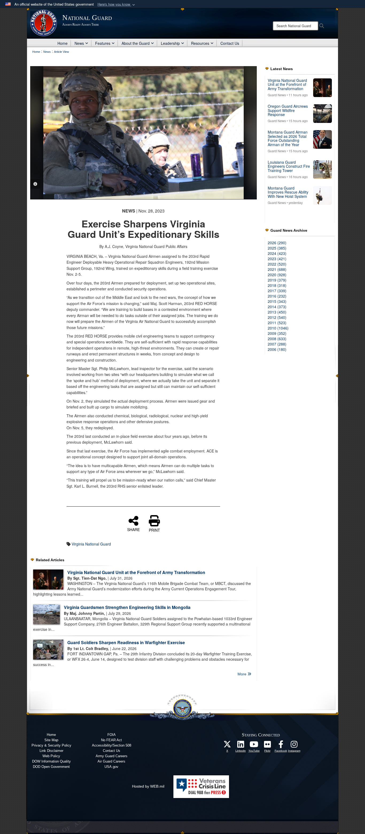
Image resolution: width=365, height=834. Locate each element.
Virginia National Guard (91, 544)
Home (62, 43)
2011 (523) (277, 322)
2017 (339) (277, 290)
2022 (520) (277, 264)
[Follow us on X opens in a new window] (227, 746)
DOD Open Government (51, 767)
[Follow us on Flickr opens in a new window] (267, 746)
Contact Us (229, 43)
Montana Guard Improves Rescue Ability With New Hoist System (288, 192)
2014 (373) (277, 306)
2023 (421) (277, 258)
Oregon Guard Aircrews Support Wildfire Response (288, 110)
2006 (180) (277, 349)
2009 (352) (277, 333)
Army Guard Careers (111, 756)
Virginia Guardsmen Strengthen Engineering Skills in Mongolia (127, 607)
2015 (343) (277, 301)
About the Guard (136, 43)
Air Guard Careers (111, 761)
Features (102, 43)
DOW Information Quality (51, 761)
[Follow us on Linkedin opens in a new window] (240, 746)
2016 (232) (277, 296)
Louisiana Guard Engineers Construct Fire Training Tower (289, 166)
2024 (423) (277, 253)
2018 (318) (277, 285)
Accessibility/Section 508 (111, 745)
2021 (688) (277, 269)
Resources (200, 43)
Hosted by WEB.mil (148, 786)
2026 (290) (277, 242)
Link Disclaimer (51, 751)
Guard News (277, 95)
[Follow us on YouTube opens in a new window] (254, 746)
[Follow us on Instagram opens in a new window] (294, 746)
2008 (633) (277, 338)
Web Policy (51, 756)
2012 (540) (277, 317)
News (79, 43)
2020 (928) (277, 274)
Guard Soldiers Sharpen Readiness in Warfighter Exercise (126, 642)
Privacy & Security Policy (51, 745)
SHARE (133, 529)
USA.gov (111, 767)
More (242, 674)
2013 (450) (277, 312)
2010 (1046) (278, 328)
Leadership (170, 43)
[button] (117, 4)
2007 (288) (277, 344)
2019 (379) (277, 280)
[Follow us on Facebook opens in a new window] (281, 746)
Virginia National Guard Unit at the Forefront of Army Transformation (136, 572)
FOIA (111, 735)
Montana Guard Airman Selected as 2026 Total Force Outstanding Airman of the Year (288, 138)
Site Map (51, 740)
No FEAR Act (111, 740)
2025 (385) (277, 248)
